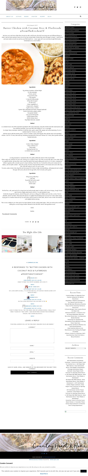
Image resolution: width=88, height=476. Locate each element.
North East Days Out (72, 215)
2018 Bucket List (71, 44)
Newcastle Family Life (32, 305)
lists (67, 181)
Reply (32, 284)
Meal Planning (70, 198)
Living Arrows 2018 (72, 189)
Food (67, 141)
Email (32, 352)
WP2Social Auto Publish (36, 459)
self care (68, 243)
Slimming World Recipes (73, 252)
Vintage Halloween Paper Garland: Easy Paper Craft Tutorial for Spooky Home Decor (75, 371)
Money (67, 204)
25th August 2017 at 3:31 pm (32, 308)
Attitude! (68, 50)
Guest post (69, 152)
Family (67, 132)
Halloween (69, 155)
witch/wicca (69, 283)
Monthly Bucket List (72, 206)
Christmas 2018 (70, 95)
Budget (67, 84)
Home (67, 161)
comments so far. (32, 262)
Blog (49, 16)
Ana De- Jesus (32, 286)
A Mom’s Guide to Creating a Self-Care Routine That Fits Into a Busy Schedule (75, 335)
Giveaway (68, 147)
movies (67, 212)
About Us (9, 16)
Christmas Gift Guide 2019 (74, 110)
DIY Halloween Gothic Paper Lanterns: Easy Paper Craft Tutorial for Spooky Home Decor (75, 391)
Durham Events (70, 130)
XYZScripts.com (54, 459)
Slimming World (70, 249)
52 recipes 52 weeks (72, 47)
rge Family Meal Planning (74, 238)
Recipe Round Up (71, 232)
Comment (32, 327)
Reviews (68, 235)
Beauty (67, 56)
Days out (68, 124)
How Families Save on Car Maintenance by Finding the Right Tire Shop (75, 330)
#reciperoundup (71, 41)
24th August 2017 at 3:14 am (32, 289)
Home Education (70, 164)
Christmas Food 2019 (72, 107)
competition (69, 115)
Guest (67, 149)
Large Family (69, 175)
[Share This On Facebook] (30, 221)
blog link (68, 64)
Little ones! (69, 184)
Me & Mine (68, 195)
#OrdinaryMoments (72, 39)
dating (67, 121)
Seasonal (68, 240)
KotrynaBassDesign (49, 457)
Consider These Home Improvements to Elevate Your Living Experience (75, 403)
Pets (66, 218)
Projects (68, 223)
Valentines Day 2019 (72, 275)
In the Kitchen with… (72, 172)
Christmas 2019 (70, 98)
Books (67, 81)
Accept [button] (83, 471)
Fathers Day (69, 138)
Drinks (67, 127)
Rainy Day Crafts (71, 226)
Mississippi (69, 201)
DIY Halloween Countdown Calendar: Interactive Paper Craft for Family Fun (75, 362)
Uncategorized (70, 272)
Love (66, 192)
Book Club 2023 (70, 76)
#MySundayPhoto (71, 36)
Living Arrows (70, 186)
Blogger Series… (71, 70)
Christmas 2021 (70, 104)
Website (32, 358)
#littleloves (69, 33)
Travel (67, 266)
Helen (32, 277)
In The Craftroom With (73, 169)
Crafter (34, 16)
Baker (26, 16)
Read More (44, 473)
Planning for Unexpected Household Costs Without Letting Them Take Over (75, 321)
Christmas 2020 (70, 101)
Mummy (42, 16)
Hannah (32, 297)
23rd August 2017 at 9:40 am (32, 280)
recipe (67, 229)
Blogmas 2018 (70, 73)
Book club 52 (69, 78)
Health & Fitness (71, 158)
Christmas (68, 90)
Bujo (66, 87)
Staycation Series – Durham (75, 258)
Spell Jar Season (71, 255)
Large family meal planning (75, 178)
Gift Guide (68, 144)
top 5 (67, 263)
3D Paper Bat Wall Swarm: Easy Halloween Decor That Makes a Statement (75, 365)
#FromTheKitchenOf (72, 30)
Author (18, 16)
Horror (68, 167)
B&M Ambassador (71, 53)
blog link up (69, 67)
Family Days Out (70, 135)
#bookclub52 (69, 27)
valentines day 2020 (72, 277)
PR (66, 221)
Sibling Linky (69, 246)
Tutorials (68, 269)
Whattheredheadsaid (72, 280)
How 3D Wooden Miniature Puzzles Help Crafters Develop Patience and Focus (75, 305)
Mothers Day (69, 209)
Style (67, 260)
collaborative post (72, 113)
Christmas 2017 (70, 93)
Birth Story (69, 58)
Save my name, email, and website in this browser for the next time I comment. (32, 368)
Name (32, 345)
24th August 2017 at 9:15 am (32, 299)
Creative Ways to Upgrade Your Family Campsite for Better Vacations (75, 297)
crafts (67, 118)
